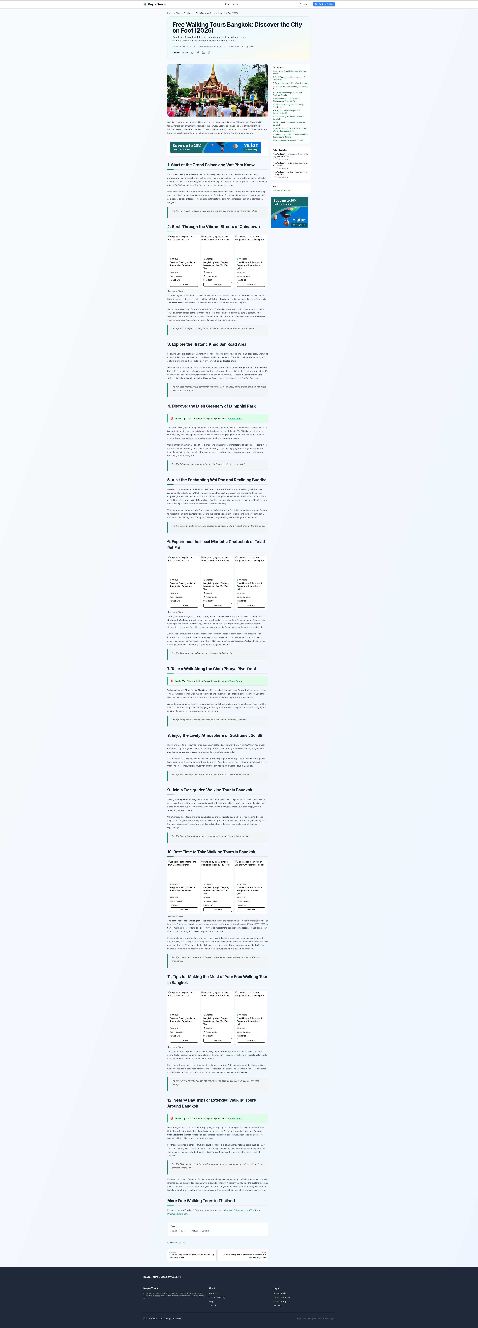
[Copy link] (209, 52)
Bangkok (205, 1231)
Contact (212, 1305)
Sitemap (277, 1305)
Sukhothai (238, 1210)
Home (169, 13)
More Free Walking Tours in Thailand (288, 140)
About (235, 4)
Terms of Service (281, 1297)
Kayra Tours (157, 4)
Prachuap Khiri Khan (177, 1214)
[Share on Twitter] (192, 52)
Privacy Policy (280, 1293)
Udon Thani (250, 1210)
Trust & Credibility (217, 1297)
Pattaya (228, 1210)
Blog (227, 4)
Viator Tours (235, 418)
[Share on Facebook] (198, 52)
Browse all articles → (177, 1242)
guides (183, 1231)
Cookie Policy (279, 1301)
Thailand (194, 1231)
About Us (213, 1293)
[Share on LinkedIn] (203, 52)
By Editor (250, 46)
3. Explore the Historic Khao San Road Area (290, 83)
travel (174, 1231)
